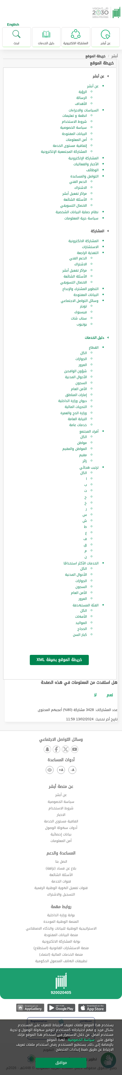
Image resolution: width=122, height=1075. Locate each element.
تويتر (83, 306)
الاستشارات (90, 247)
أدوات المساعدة (61, 760)
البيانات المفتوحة (74, 134)
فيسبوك (80, 312)
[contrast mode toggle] (50, 770)
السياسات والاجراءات (83, 110)
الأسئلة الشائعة (75, 199)
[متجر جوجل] (61, 1008)
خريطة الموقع (102, 63)
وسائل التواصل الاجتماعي (79, 301)
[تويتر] (66, 750)
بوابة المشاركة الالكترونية (61, 941)
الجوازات (81, 359)
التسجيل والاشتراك (61, 894)
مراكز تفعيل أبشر (74, 194)
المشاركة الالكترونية (83, 241)
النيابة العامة (77, 419)
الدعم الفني (78, 182)
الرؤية (83, 92)
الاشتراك (80, 188)
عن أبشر (92, 86)
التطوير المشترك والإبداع (80, 289)
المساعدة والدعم (61, 853)
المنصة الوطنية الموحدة (61, 922)
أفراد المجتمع (88, 431)
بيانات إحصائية (61, 834)
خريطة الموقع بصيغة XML (59, 660)
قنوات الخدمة (61, 881)
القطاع (93, 347)
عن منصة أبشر (61, 787)
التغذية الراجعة (87, 253)
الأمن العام (79, 389)
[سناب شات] (47, 750)
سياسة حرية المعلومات (81, 218)
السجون (81, 383)
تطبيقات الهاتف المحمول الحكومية (61, 961)
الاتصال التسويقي (73, 205)
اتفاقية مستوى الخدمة (61, 821)
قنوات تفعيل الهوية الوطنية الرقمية (61, 888)
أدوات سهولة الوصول (61, 828)
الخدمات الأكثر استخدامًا (81, 563)
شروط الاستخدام (74, 121)
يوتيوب (82, 324)
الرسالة (81, 98)
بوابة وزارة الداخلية (61, 915)
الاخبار (61, 815)
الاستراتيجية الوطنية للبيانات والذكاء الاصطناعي (61, 928)
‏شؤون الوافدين (75, 371)
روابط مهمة (61, 907)
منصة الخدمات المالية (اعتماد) (61, 954)
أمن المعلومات (76, 140)
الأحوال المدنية (76, 377)
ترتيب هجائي (88, 467)
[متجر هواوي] (30, 1008)
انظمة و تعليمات (74, 116)
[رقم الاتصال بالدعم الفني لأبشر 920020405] (61, 985)
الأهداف (81, 104)
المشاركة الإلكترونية (83, 158)
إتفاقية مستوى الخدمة (70, 146)
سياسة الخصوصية (73, 127)
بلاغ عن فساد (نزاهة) (61, 868)
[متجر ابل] (92, 1008)
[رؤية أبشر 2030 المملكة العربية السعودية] (107, 12)
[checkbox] (110, 695)
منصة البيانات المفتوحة (61, 935)
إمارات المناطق (76, 395)
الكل (83, 353)
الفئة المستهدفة (85, 605)
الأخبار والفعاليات (85, 164)
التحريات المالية (76, 407)
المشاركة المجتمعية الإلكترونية (64, 152)
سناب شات (79, 318)
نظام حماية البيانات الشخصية (77, 212)
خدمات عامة (78, 425)
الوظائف (92, 170)
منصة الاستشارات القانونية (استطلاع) (61, 948)
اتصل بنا (61, 861)
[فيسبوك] (56, 750)
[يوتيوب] (75, 750)
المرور (83, 365)
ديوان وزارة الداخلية (72, 401)
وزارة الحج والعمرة (73, 413)
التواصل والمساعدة (84, 176)
